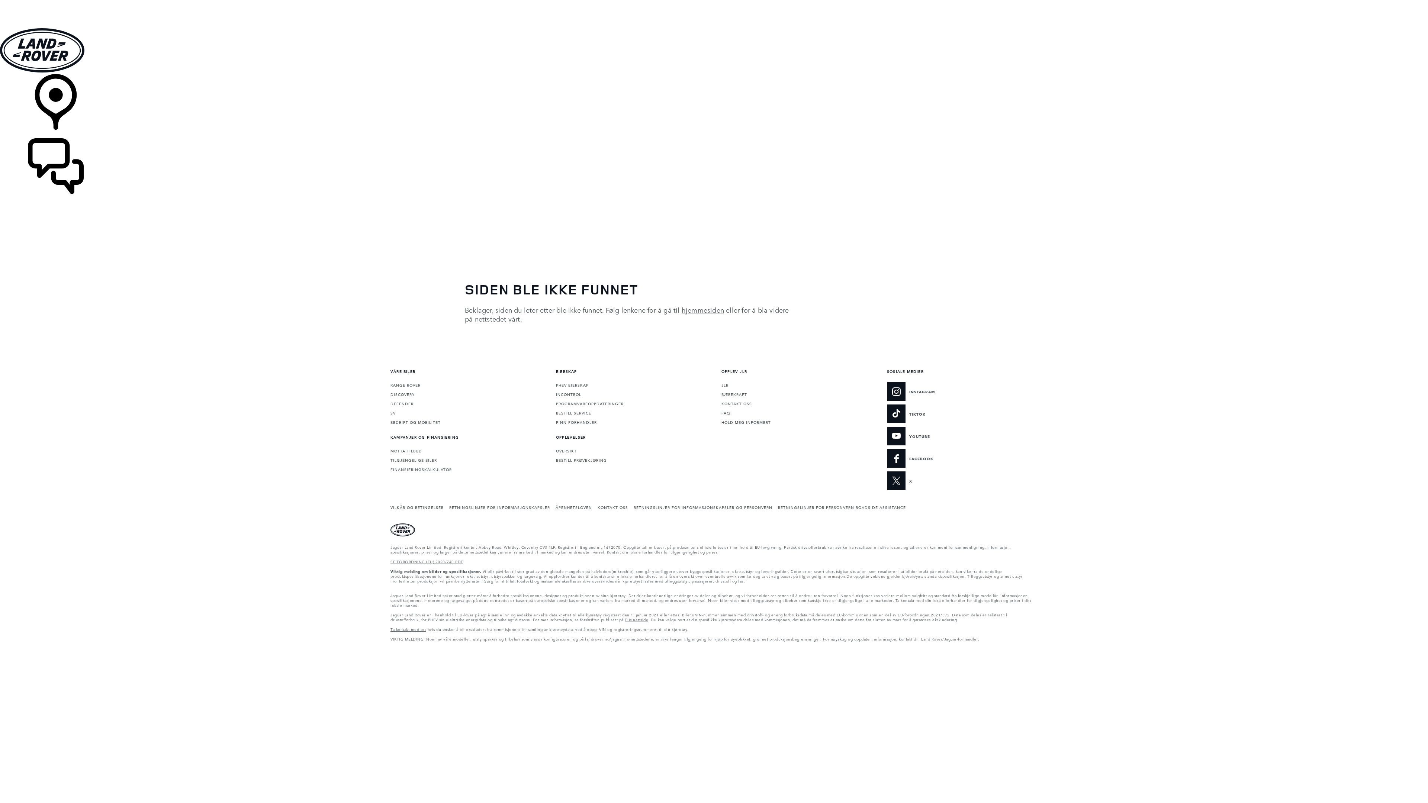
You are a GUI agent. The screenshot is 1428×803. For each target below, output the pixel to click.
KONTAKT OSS (736, 403)
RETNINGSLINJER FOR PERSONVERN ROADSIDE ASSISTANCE (842, 507)
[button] (714, 3)
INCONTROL (568, 394)
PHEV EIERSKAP (572, 385)
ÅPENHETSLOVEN (574, 507)
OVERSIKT (566, 451)
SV (393, 413)
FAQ (725, 413)
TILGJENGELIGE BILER (413, 460)
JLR (725, 385)
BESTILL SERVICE (573, 413)
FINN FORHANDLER (576, 422)
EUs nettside (636, 619)
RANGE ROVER (405, 385)
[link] (714, 106)
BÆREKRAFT (734, 394)
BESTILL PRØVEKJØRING (581, 460)
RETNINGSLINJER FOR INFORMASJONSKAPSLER (499, 507)
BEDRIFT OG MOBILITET (415, 422)
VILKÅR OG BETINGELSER (417, 507)
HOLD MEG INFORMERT (746, 422)
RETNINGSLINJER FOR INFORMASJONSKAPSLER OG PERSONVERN (703, 507)
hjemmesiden (703, 310)
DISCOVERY (402, 394)
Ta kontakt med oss (408, 629)
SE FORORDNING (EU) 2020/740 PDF (426, 561)
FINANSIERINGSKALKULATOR (421, 469)
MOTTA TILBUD (406, 451)
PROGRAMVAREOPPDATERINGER (590, 403)
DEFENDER (402, 403)
